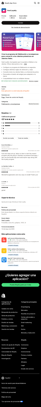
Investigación (6, 358)
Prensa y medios (26, 355)
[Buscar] (35, 3)
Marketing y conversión (9, 326)
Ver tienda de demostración (20, 27)
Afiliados (24, 362)
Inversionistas (25, 352)
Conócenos (25, 345)
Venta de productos (8, 315)
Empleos (24, 348)
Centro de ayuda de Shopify (11, 345)
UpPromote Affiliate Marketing (16, 238)
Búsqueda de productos (10, 312)
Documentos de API (8, 348)
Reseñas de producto (28, 314)
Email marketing (26, 322)
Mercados (24, 310)
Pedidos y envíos (7, 319)
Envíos (23, 329)
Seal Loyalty (22, 18)
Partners (24, 358)
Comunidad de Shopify (9, 352)
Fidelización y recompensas (11, 104)
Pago (3, 97)
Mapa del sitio (6, 397)
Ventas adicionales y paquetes (28, 318)
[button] (20, 242)
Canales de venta (7, 309)
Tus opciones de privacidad (11, 401)
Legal (23, 365)
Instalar (20, 23)
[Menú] (38, 3)
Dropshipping (25, 307)
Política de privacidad (9, 210)
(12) (14, 18)
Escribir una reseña (8, 138)
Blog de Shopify (7, 355)
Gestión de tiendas (8, 329)
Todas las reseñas (23, 138)
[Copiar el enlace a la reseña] (12, 145)
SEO (22, 326)
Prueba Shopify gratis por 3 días (20, 285)
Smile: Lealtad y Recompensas (16, 249)
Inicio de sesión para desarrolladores (14, 383)
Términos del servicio (9, 388)
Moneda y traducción (28, 333)
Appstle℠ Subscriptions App (16, 258)
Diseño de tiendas (8, 322)
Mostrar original (33, 81)
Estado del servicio (27, 369)
